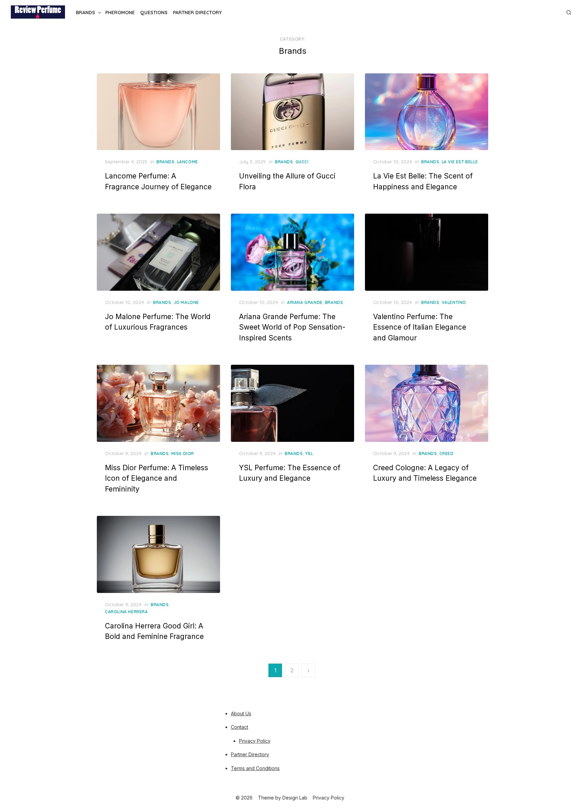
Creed (446, 453)
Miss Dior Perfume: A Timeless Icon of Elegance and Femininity (156, 478)
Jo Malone (186, 302)
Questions (154, 12)
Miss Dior (182, 453)
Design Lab (294, 798)
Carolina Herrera (126, 611)
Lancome (187, 161)
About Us (241, 713)
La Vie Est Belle (460, 161)
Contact (239, 727)
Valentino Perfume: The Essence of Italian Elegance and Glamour (419, 327)
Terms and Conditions (255, 768)
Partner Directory (197, 12)
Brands (85, 12)
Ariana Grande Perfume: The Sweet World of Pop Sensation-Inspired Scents (292, 327)
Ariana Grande (305, 302)
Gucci (302, 161)
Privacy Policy (254, 741)
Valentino (454, 302)
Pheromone (120, 12)
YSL (309, 453)
